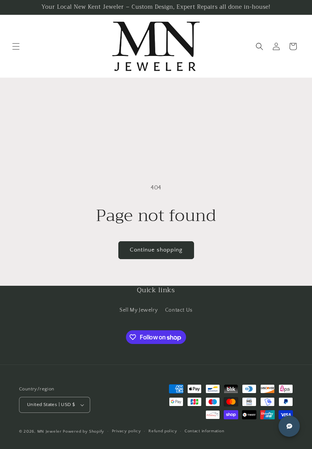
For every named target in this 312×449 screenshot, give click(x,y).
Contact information (204, 431)
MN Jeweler (49, 431)
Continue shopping (156, 250)
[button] (16, 46)
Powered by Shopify (83, 431)
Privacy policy (126, 431)
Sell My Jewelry (138, 310)
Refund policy (162, 431)
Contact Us (179, 310)
